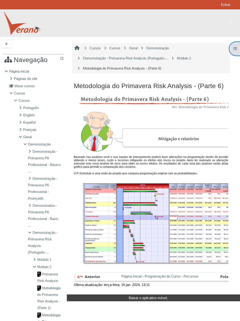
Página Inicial (131, 276)
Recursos (191, 276)
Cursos (19, 93)
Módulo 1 (44, 260)
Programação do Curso (162, 276)
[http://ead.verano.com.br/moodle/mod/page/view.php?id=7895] (88, 277)
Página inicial (19, 71)
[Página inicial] (21, 23)
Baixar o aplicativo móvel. (148, 298)
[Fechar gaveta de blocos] (6, 44)
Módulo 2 (44, 267)
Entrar (225, 5)
